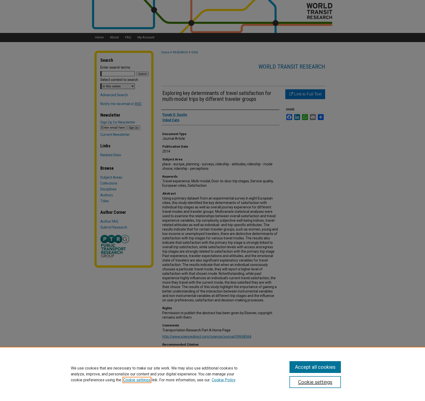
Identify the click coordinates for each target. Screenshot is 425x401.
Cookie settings (137, 380)
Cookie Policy (224, 380)
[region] (212, 374)
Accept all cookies (315, 367)
